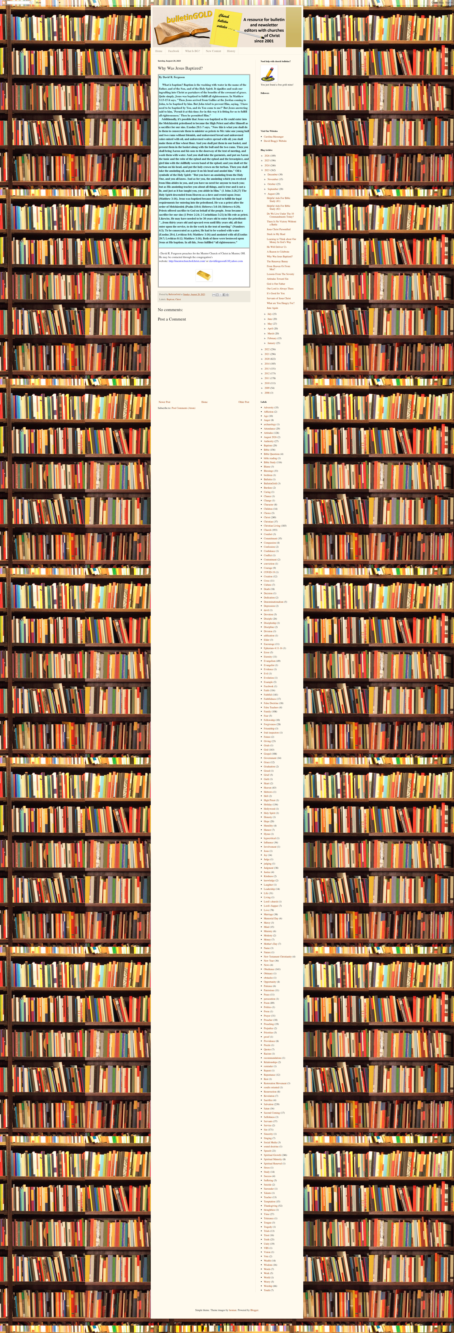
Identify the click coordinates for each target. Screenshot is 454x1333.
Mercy (267, 922)
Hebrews (268, 791)
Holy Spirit (269, 813)
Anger (267, 420)
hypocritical (270, 838)
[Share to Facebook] (224, 295)
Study (267, 1171)
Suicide (267, 1184)
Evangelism (270, 661)
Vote (266, 1256)
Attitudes (268, 432)
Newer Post (164, 402)
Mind (266, 927)
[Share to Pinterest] (227, 295)
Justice (267, 872)
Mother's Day (270, 943)
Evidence (268, 669)
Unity (267, 1243)
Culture (267, 584)
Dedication (269, 597)
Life (266, 893)
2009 (267, 388)
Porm (266, 1011)
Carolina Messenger (274, 136)
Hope (266, 821)
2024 (267, 165)
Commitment (270, 538)
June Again (272, 308)
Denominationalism (273, 601)
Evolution (269, 677)
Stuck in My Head (276, 234)
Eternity (268, 656)
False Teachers (271, 707)
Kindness (268, 876)
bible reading (270, 458)
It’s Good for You (276, 293)
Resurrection (270, 1091)
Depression (269, 605)
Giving (267, 741)
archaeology (270, 424)
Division (268, 631)
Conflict (268, 555)
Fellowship (269, 720)
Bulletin (268, 479)
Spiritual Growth (272, 1155)
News (266, 965)
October (272, 184)
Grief (266, 774)
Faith (266, 690)
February (272, 338)
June (270, 319)
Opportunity (270, 981)
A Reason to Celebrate (278, 251)
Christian (268, 521)
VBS (266, 1248)
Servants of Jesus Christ (279, 298)
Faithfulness (270, 698)
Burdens (268, 487)
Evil (266, 673)
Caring (267, 492)
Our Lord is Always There (280, 288)
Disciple (268, 618)
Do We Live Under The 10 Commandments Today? (280, 215)
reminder (268, 1066)
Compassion (270, 542)
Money (267, 939)
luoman (232, 1310)
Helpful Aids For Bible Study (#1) (278, 199)
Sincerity (268, 1133)
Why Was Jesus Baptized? (280, 256)
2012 (267, 373)
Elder (266, 639)
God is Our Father (276, 283)
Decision (268, 593)
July (270, 314)
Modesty (268, 935)
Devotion (268, 614)
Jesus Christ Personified (278, 229)
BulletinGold (270, 483)
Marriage (268, 914)
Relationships (270, 1062)
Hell (266, 796)
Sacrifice (268, 1100)
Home (158, 51)
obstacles (268, 977)
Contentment (270, 559)
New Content (213, 51)
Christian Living (272, 525)
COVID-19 (269, 572)
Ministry (268, 931)
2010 (267, 383)
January (272, 343)
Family (267, 711)
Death (267, 589)
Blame (267, 466)
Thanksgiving (271, 1205)
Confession (269, 546)
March (271, 333)
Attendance (269, 428)
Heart (266, 783)
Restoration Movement (275, 1083)
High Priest (269, 800)
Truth (266, 1239)
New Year (269, 960)
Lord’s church (271, 901)
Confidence (269, 551)
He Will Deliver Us (276, 246)
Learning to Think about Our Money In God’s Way (281, 240)
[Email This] (214, 295)
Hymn (267, 834)
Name (267, 948)
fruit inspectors (271, 732)
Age (266, 416)
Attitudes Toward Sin (277, 278)
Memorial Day (271, 918)
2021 (267, 354)
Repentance (269, 1074)
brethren (268, 475)
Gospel (267, 753)
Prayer (267, 1015)
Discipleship (270, 623)
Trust (266, 1235)
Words (267, 1269)
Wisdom (268, 1264)
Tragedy (268, 1226)
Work (266, 1273)
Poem (267, 1002)
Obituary (268, 973)
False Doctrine (271, 703)
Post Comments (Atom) (183, 408)
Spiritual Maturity (273, 1159)
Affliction (268, 411)
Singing (268, 1138)
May (270, 323)
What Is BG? (192, 51)
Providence (269, 1041)
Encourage (269, 644)
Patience (268, 986)
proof (266, 1036)
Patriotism (269, 990)
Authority (269, 441)
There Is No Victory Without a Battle (281, 223)
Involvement (270, 846)
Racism (267, 1053)
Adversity (269, 407)
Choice (267, 513)
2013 (267, 368)
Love (266, 910)
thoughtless (269, 1209)
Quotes (267, 1049)
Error (266, 652)
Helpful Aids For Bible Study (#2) (278, 207)
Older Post (244, 402)
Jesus (266, 851)
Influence (268, 842)
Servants (268, 1121)
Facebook (173, 51)
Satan (266, 1108)
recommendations (272, 1058)
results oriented (271, 1087)
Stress (267, 1167)
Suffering (268, 1180)
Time (266, 1214)
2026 (267, 155)
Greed (267, 770)
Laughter (268, 884)
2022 (267, 349)
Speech (267, 1150)
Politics (267, 1007)
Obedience (269, 969)
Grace (267, 762)
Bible (266, 449)
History (231, 51)
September (273, 189)
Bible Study (270, 462)
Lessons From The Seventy (280, 274)
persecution (269, 998)
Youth (267, 1290)
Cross (266, 580)
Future (267, 736)
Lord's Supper (271, 905)
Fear (266, 715)
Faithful (268, 694)
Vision (267, 1252)
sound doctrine (271, 1146)
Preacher (268, 1020)
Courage (268, 568)
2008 (267, 392)
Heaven (267, 787)
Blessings (268, 470)
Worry (267, 1281)
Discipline (269, 627)
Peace (267, 994)
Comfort (268, 534)
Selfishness (269, 1117)
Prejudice (268, 1028)
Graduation (269, 766)
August (271, 193)
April (271, 328)
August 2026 (270, 437)
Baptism (170, 299)
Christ (178, 299)
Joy (265, 855)
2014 (267, 363)
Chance (267, 496)
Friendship (269, 728)
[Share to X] (220, 295)
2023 (267, 170)
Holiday (268, 804)
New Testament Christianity (278, 956)
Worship (268, 1286)
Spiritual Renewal (273, 1163)
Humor (267, 829)
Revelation (269, 1095)
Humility (268, 825)
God (266, 749)
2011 (267, 378)
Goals (267, 745)
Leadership (269, 889)
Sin (265, 1129)
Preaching (269, 1024)
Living (267, 897)
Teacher (268, 1197)
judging (268, 863)
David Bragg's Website (275, 141)
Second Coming (272, 1112)
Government (270, 758)
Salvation (268, 1104)
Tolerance (269, 1218)
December (273, 174)
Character (268, 504)
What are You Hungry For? (280, 303)
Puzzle (267, 1045)
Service (267, 1125)
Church (267, 530)
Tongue (267, 1222)
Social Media (270, 1142)
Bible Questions (272, 454)
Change (267, 500)
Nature (267, 952)
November (273, 179)
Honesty (268, 817)
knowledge (269, 880)
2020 (267, 358)
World (267, 1277)
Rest (266, 1079)
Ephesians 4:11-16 (273, 648)
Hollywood (269, 808)
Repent (267, 1070)
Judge (267, 859)
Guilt (266, 779)
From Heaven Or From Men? (278, 267)
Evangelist (269, 665)
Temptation (269, 1201)
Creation (268, 576)
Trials (267, 1231)
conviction (269, 563)
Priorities (268, 1032)
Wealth (267, 1260)
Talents (267, 1193)
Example (268, 682)
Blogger (254, 1310)
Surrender (269, 1188)
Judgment (268, 867)
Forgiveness (270, 724)
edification (269, 635)
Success (268, 1176)
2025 (267, 160)
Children (268, 508)
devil (266, 610)
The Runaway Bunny (277, 261)
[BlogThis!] (217, 295)
